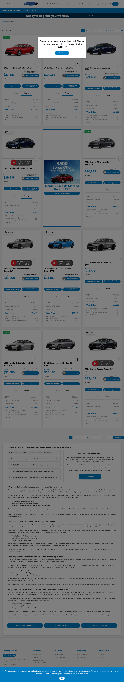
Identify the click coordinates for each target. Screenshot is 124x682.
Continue (62, 53)
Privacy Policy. (82, 674)
